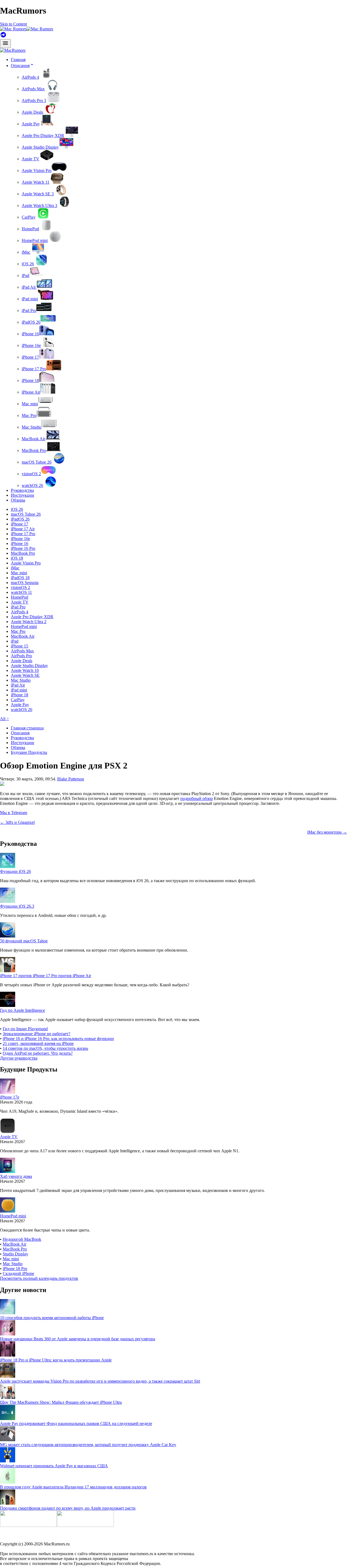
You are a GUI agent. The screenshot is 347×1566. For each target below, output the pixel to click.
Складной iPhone (18, 1273)
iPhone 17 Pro (34, 368)
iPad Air (29, 287)
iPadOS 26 (31, 322)
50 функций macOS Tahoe (24, 941)
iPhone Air (31, 392)
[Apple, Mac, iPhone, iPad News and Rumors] (12, 50)
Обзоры (18, 500)
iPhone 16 (30, 333)
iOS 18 (17, 558)
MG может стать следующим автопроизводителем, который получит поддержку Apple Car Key (88, 1444)
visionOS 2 (31, 473)
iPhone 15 (19, 646)
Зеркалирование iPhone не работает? (36, 1033)
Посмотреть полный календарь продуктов (39, 1278)
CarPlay (29, 217)
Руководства (22, 490)
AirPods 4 (30, 77)
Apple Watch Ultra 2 (28, 621)
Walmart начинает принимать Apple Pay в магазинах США (54, 1465)
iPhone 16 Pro (23, 548)
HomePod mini (35, 240)
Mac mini (30, 403)
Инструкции (22, 495)
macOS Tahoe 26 (37, 462)
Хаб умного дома (16, 1176)
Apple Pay (31, 124)
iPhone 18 (30, 380)
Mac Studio (31, 427)
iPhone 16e (31, 345)
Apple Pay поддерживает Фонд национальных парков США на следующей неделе (76, 1423)
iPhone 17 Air (23, 529)
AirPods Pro (21, 655)
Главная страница (27, 728)
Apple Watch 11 (35, 182)
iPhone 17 (30, 357)
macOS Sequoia (24, 582)
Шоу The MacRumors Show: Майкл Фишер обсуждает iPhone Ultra (61, 1402)
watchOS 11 (21, 592)
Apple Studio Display (40, 147)
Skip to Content (13, 24)
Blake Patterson (70, 779)
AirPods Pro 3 (34, 100)
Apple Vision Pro (37, 170)
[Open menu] (5, 43)
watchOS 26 (32, 485)
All (4, 718)
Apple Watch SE (25, 675)
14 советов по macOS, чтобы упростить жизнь (45, 1048)
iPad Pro (29, 310)
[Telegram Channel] (3, 36)
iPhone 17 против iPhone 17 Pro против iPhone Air (45, 975)
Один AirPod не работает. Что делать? (38, 1053)
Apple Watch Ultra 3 (39, 205)
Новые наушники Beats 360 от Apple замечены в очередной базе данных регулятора (77, 1339)
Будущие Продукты (29, 752)
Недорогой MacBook (22, 1239)
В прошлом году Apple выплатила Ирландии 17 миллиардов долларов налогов (73, 1487)
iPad (25, 275)
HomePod (30, 229)
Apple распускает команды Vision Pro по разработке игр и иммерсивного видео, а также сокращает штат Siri (100, 1381)
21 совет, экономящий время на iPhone (38, 1043)
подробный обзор (196, 798)
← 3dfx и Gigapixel (17, 822)
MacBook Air (33, 438)
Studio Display (15, 1254)
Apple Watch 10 (25, 670)
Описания (20, 733)
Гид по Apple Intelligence (22, 1010)
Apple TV (30, 159)
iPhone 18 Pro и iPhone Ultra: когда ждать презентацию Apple (56, 1360)
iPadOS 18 (20, 577)
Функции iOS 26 (15, 871)
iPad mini (30, 298)
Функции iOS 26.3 (17, 906)
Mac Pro (29, 415)
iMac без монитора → (327, 832)
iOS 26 (28, 263)
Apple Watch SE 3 (38, 194)
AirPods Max (33, 89)
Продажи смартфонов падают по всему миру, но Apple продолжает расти (68, 1508)
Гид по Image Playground (25, 1028)
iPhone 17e (9, 1097)
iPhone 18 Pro (15, 1268)
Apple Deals (32, 112)
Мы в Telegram (13, 812)
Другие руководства (18, 1058)
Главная (18, 59)
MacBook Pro (34, 450)
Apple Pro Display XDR (43, 135)
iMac (26, 252)
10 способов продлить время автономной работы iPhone (52, 1317)
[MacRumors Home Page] (26, 29)
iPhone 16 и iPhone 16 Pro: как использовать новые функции (58, 1038)
